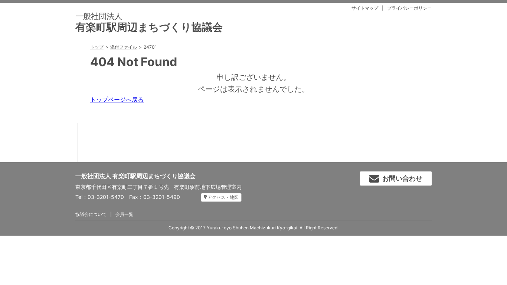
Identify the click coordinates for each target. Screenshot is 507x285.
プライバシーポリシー (409, 8)
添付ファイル (123, 47)
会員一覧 (124, 214)
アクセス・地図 (223, 197)
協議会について (91, 214)
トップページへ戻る (117, 99)
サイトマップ (364, 8)
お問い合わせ (402, 178)
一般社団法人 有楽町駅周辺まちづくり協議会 (135, 176)
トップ (97, 47)
